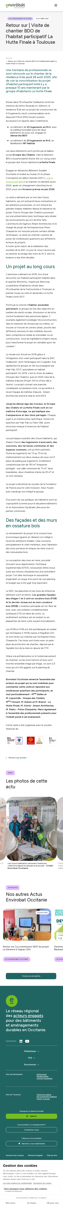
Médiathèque (30, 1051)
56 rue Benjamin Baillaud (47, 1097)
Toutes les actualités (31, 976)
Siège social (41, 1074)
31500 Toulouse (43, 1099)
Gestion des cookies (15, 1155)
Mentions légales (35, 1155)
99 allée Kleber (42, 1076)
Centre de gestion (44, 1095)
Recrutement (30, 1064)
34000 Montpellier (44, 1078)
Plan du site (52, 1155)
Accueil (9, 58)
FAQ (30, 1058)
